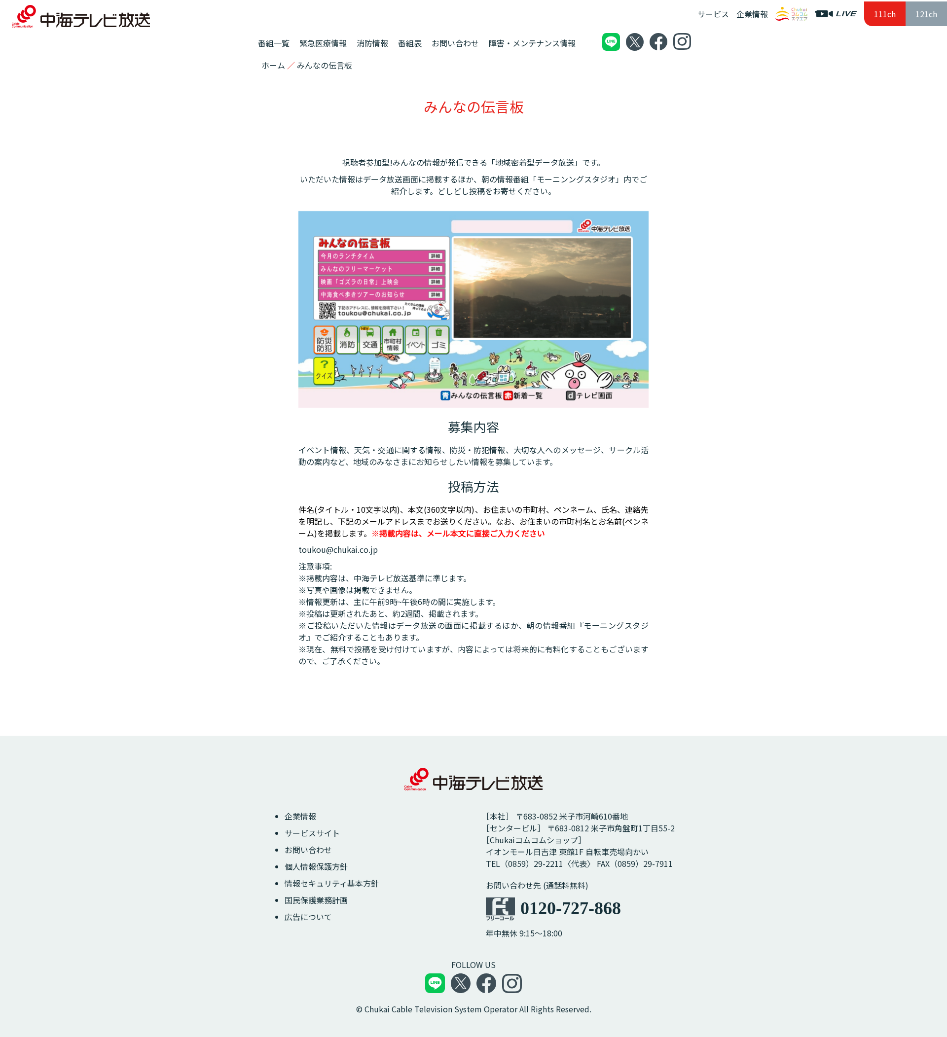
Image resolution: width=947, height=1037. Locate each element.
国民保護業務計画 (316, 900)
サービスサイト (312, 833)
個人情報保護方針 (316, 866)
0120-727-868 (570, 908)
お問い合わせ (308, 850)
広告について (308, 917)
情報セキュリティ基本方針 (332, 883)
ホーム (273, 65)
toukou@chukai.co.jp (338, 549)
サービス (713, 14)
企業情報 (752, 14)
